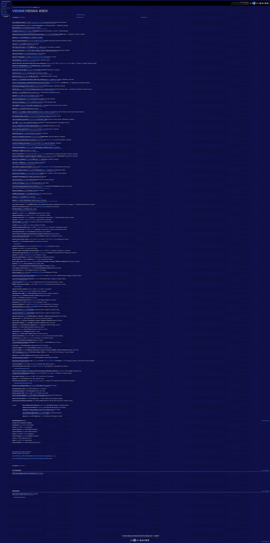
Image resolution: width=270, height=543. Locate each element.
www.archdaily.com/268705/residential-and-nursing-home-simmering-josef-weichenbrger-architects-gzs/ (33, 157)
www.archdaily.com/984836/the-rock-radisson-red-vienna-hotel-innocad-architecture (29, 48)
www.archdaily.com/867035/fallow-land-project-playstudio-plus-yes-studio (27, 109)
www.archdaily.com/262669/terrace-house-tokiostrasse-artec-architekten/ (27, 198)
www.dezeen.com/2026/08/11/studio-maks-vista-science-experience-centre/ (27, 474)
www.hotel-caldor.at (20, 497)
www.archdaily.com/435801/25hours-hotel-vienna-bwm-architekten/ (25, 151)
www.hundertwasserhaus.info (23, 383)
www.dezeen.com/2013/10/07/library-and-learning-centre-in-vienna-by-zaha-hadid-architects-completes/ (33, 144)
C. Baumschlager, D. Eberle (37, 22)
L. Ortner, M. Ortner (41, 153)
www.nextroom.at (40, 456)
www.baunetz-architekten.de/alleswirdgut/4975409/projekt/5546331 (25, 96)
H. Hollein (32, 229)
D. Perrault (43, 129)
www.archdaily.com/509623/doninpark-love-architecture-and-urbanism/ (26, 134)
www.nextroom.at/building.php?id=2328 (20, 374)
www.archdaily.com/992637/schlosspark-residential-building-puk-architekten (27, 54)
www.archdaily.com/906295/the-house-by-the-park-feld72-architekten (26, 93)
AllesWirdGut (41, 40)
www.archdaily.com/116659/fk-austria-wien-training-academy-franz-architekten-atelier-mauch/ (31, 188)
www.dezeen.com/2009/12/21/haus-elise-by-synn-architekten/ (24, 209)
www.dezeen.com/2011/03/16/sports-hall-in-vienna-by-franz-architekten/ (26, 187)
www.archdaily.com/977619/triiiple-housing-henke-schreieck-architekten (26, 70)
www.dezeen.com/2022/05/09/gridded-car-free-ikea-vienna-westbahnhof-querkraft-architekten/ (31, 66)
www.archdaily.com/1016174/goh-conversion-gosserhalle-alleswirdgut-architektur (28, 41)
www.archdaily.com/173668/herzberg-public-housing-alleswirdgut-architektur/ (27, 174)
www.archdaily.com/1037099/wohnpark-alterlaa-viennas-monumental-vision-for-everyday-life (30, 386)
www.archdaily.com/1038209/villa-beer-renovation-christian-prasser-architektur (38, 410)
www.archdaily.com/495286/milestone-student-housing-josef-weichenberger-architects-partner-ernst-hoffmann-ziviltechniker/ (37, 148)
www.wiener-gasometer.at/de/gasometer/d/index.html (23, 314)
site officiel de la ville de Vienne (21, 451)
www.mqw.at (18, 286)
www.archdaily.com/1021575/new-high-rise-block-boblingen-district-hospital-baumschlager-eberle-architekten (34, 23)
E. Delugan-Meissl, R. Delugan (37, 56)
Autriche (27, 7)
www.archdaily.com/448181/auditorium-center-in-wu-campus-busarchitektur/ (27, 137)
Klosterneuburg (80, 17)
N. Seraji (25, 248)
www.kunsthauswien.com (21, 368)
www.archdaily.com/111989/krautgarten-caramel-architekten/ (24, 191)
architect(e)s (3, 6)
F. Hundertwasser (34, 364)
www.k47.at (17, 243)
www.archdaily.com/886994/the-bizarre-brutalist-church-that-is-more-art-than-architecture (30, 396)
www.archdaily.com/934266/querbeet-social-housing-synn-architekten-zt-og (27, 103)
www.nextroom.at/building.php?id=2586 (20, 358)
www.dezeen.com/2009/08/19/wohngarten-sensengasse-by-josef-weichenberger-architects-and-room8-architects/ (35, 201)
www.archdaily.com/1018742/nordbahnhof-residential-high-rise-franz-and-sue (27, 38)
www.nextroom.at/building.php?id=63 (19, 279)
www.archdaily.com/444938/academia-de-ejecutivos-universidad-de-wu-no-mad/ (28, 140)
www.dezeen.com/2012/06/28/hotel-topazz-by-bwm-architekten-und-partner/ (27, 163)
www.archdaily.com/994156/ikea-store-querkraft (21, 67)
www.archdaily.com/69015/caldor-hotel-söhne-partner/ (23, 494)
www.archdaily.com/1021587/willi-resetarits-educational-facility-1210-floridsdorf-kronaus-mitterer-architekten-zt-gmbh (35, 35)
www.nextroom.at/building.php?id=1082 (20, 273)
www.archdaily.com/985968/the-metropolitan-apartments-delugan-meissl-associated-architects (31, 57)
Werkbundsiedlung (81, 14)
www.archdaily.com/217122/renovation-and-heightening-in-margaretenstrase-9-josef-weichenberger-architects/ (34, 171)
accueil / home (4, 3)
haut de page (265, 420)
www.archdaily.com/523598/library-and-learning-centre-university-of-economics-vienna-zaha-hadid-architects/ (34, 145)
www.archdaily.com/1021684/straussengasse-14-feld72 (23, 45)
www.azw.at (48, 458)
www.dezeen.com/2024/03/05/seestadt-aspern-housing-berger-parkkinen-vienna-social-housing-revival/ (33, 112)
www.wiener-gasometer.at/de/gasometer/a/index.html (23, 307)
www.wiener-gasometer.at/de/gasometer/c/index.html (23, 310)
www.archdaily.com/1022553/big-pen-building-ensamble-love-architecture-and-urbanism (29, 28)
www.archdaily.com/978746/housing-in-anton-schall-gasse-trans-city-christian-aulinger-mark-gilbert (32, 74)
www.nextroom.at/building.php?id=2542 (20, 353)
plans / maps (4, 11)
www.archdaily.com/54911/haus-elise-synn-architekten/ (23, 210)
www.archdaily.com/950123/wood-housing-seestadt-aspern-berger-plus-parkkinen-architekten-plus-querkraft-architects (36, 113)
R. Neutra (23, 440)
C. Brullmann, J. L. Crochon (42, 246)
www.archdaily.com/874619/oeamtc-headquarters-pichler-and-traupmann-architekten (29, 106)
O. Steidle (64, 360)
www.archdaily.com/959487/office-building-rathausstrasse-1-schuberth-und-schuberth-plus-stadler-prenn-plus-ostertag (36, 80)
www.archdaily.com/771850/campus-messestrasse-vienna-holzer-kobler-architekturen (29, 120)
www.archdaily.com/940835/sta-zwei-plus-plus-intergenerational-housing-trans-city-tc (29, 99)
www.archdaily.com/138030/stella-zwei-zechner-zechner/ (23, 180)
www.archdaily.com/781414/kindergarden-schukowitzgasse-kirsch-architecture (28, 177)
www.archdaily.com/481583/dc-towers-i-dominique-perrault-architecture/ (26, 131)
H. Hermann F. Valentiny (34, 215)
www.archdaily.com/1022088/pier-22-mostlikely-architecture (24, 32)
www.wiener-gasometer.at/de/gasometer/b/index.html (23, 276)
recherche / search (5, 14)
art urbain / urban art (5, 8)
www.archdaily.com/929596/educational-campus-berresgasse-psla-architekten (28, 87)
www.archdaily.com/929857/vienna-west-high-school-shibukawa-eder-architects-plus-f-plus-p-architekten (33, 90)
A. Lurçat (24, 427)
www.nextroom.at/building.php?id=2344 (20, 361)
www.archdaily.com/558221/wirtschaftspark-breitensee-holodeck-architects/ (27, 126)
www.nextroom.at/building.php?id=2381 (20, 343)
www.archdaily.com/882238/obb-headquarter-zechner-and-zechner (25, 123)
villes (20, 7)
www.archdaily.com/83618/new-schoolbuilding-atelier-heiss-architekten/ (26, 194)
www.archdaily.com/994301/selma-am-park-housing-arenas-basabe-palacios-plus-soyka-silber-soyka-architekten (35, 51)
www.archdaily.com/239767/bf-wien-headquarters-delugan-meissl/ (25, 167)
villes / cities (3, 4)
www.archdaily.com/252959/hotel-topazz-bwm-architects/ (23, 164)
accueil (13, 7)
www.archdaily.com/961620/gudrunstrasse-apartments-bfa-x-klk (25, 77)
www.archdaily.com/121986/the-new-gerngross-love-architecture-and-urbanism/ (28, 184)
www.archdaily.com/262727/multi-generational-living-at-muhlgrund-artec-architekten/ (29, 160)
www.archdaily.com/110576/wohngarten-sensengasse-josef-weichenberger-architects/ (29, 202)
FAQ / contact (4, 12)
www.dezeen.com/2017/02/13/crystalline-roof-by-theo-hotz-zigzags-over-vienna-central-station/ (31, 117)
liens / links (3, 9)
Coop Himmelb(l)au (31, 60)
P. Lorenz (25, 213)
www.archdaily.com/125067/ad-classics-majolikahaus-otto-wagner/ (36, 413)
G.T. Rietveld (25, 433)
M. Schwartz (27, 217)
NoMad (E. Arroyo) (50, 139)
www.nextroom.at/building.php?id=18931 (20, 237)
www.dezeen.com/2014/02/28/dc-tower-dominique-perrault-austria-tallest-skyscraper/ (29, 130)
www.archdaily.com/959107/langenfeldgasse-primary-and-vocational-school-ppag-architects (30, 83)
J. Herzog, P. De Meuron (49, 360)
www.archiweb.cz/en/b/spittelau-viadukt (20, 222)
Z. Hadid (42, 143)
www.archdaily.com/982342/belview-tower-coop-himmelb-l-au (24, 61)
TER (31, 25)
